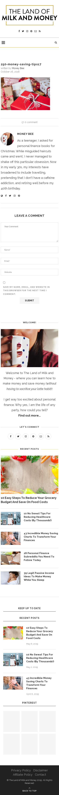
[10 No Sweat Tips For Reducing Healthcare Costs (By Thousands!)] (10, 518)
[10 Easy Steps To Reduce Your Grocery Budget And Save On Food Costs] (29, 475)
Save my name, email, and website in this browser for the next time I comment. (26, 290)
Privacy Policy (21, 770)
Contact (40, 774)
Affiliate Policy (22, 774)
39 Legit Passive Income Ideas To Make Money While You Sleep (39, 576)
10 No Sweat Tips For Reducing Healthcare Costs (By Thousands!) (38, 517)
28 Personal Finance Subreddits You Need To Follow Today (39, 557)
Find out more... (29, 415)
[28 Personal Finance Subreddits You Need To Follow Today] (10, 558)
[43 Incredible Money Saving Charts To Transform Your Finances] (10, 538)
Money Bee (18, 68)
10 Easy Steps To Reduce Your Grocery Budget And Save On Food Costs (29, 500)
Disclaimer (40, 770)
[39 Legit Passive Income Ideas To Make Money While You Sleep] (10, 578)
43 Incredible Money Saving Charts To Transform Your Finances (41, 537)
